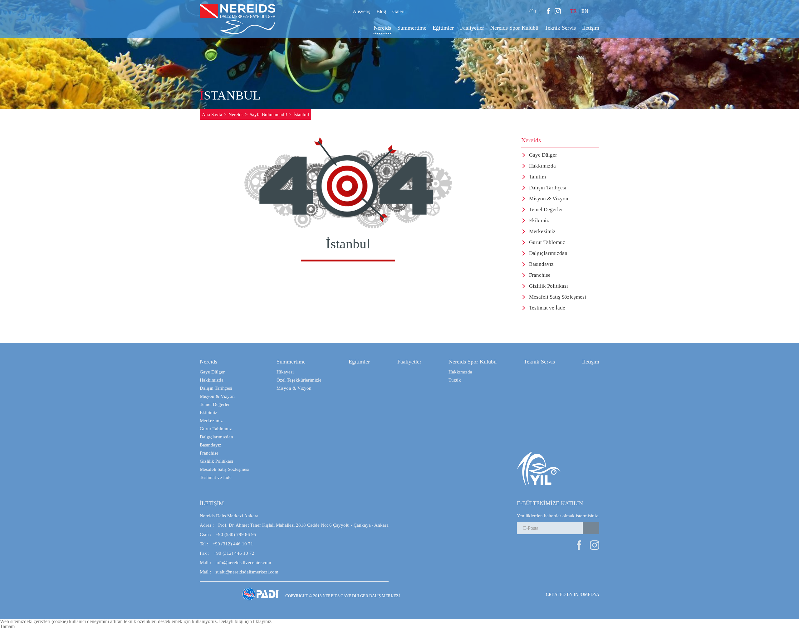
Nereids (208, 361)
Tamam (7, 626)
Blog (381, 11)
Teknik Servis (539, 361)
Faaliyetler (409, 361)
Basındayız (541, 264)
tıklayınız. (262, 621)
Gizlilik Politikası (548, 286)
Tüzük (455, 380)
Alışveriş (361, 11)
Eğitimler (359, 361)
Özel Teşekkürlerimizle (299, 380)
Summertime (291, 361)
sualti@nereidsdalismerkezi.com (239, 571)
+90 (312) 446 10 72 (227, 553)
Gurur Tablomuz (547, 242)
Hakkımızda (542, 166)
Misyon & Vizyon (548, 199)
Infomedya (586, 594)
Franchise (540, 275)
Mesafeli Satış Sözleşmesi (557, 297)
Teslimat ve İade (547, 308)
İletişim (590, 361)
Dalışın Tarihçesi (547, 188)
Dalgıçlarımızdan (548, 253)
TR (573, 11)
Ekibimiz (539, 220)
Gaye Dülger (543, 155)
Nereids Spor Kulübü (473, 361)
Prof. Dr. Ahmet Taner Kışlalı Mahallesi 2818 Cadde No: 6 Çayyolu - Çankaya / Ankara (294, 525)
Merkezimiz (542, 231)
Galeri (398, 11)
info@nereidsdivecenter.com (235, 562)
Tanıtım (537, 177)
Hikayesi (285, 371)
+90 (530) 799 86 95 (228, 534)
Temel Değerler (546, 209)
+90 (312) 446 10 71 (226, 543)
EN (584, 11)
